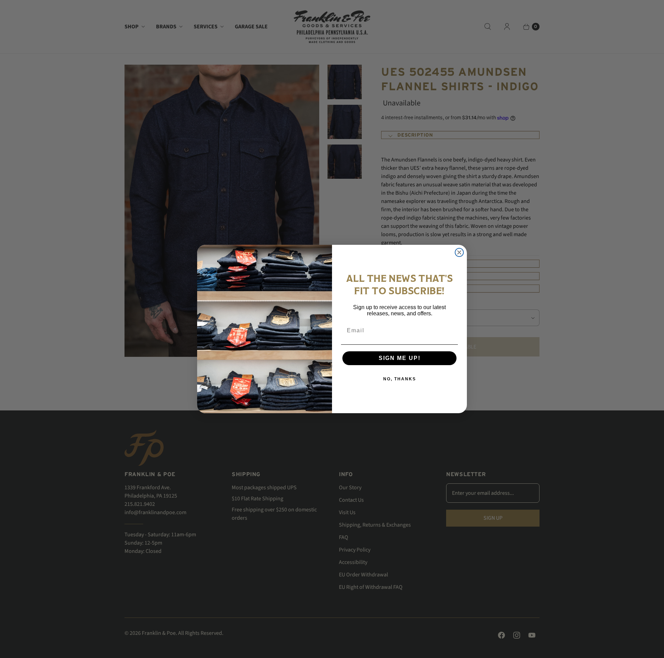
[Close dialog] (459, 252)
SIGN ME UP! (400, 358)
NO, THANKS (399, 379)
